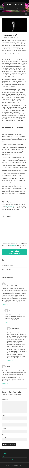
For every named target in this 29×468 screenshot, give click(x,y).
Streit (23, 259)
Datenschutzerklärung (7, 459)
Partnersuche (14, 259)
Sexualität (19, 259)
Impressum (4, 456)
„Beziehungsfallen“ (9, 206)
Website (4, 428)
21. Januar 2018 (6, 37)
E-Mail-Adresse (6, 421)
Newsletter (13, 245)
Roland (8, 366)
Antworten (5, 304)
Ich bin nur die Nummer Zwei (8, 270)
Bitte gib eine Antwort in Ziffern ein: (10, 434)
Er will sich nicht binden (7, 265)
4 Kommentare (15, 37)
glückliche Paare (8, 259)
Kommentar (5, 399)
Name (3, 415)
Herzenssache (14, 4)
